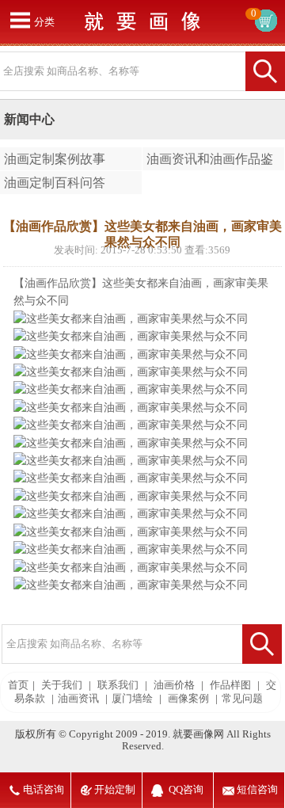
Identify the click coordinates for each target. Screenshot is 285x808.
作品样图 (230, 685)
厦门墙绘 (132, 698)
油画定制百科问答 (54, 182)
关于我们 (61, 685)
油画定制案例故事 (54, 159)
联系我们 (118, 685)
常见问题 (242, 698)
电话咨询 (43, 789)
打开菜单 (20, 20)
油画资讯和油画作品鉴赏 (207, 161)
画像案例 (188, 698)
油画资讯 (78, 698)
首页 (18, 685)
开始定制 (114, 789)
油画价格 (174, 685)
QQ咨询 (186, 789)
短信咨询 (257, 789)
